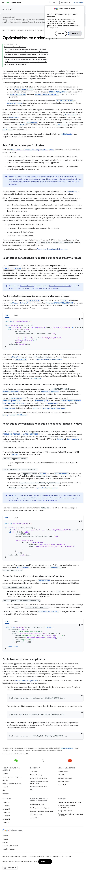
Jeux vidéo (33, 771)
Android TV (62, 785)
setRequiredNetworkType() (21, 303)
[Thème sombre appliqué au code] (79, 319)
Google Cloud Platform (10, 846)
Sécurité (5, 780)
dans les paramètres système (32, 150)
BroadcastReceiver (18, 94)
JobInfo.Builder (33, 300)
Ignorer (61, 33)
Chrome (5, 839)
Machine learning (36, 775)
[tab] (7, 315)
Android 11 (6, 822)
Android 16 (6, 806)
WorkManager (14, 117)
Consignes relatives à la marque (40, 856)
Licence (24, 856)
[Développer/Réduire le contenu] (16, 44)
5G (31, 790)
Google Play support (65, 811)
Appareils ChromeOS (65, 778)
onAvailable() (9, 408)
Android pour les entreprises (12, 777)
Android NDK (34, 818)
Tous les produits (8, 849)
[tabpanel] (43, 334)
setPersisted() (70, 495)
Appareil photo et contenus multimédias (39, 782)
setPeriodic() (56, 495)
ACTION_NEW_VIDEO (14, 103)
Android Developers (9, 30)
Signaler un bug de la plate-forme (69, 802)
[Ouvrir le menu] (3, 2)
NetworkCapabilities (11, 401)
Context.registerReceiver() (47, 94)
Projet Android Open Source (12, 784)
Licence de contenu (67, 748)
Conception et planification (25, 30)
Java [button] (16, 315)
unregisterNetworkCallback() (15, 415)
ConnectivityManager (50, 392)
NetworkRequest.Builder (71, 401)
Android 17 (6, 802)
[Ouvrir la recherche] (50, 2)
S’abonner (45, 862)
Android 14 (6, 812)
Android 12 (6, 819)
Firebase (5, 842)
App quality (8, 9)
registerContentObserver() (46, 488)
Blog (4, 790)
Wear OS (61, 775)
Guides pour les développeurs (40, 808)
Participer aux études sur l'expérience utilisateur (70, 815)
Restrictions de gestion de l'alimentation (52, 249)
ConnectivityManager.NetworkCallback (49, 408)
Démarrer (75, 33)
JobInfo (21, 125)
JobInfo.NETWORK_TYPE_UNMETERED (59, 303)
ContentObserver (61, 474)
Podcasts (5, 794)
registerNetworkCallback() (14, 403)
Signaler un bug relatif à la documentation (67, 806)
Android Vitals (72, 192)
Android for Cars (63, 781)
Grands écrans (63, 771)
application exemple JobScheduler (49, 359)
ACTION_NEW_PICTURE (64, 101)
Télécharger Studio (36, 814)
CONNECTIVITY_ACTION (23, 89)
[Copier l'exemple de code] (82, 319)
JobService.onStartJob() (48, 612)
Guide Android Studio (37, 804)
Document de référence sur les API (41, 811)
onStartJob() (15, 357)
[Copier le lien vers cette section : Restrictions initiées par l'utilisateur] (47, 145)
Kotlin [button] (7, 315)
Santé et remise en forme (38, 778)
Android (5, 774)
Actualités (6, 787)
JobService (7, 130)
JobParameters (73, 439)
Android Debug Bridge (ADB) (26, 681)
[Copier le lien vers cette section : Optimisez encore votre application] (48, 659)
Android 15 (6, 809)
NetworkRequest (17, 398)
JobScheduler (70, 115)
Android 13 (6, 816)
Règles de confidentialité (38, 786)
